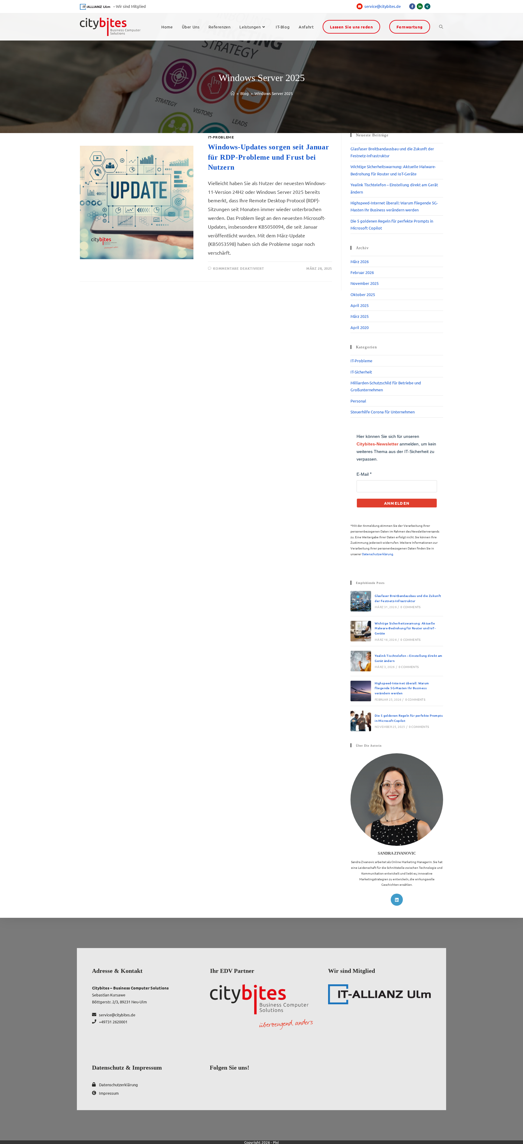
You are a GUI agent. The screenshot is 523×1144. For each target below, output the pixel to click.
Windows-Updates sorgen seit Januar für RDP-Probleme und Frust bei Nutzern (268, 157)
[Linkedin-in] (420, 6)
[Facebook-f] (412, 6)
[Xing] (427, 6)
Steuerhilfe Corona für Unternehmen (382, 411)
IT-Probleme (221, 137)
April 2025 (359, 305)
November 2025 (364, 283)
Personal (358, 400)
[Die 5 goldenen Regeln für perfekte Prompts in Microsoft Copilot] (360, 721)
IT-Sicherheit (361, 371)
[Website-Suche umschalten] (441, 26)
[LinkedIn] (397, 900)
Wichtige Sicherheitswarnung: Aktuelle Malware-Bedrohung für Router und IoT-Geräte (405, 628)
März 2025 (359, 316)
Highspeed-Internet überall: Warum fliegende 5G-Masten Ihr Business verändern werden (402, 688)
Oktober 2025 (362, 294)
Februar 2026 (362, 272)
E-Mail (363, 474)
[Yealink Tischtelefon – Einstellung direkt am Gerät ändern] (360, 661)
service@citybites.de (383, 6)
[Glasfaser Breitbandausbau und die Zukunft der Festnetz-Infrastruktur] (360, 601)
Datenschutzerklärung (377, 554)
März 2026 (359, 261)
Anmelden (397, 503)
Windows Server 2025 (274, 93)
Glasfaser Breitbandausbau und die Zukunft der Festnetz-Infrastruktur (408, 598)
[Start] (233, 93)
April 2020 (359, 327)
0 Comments (410, 607)
